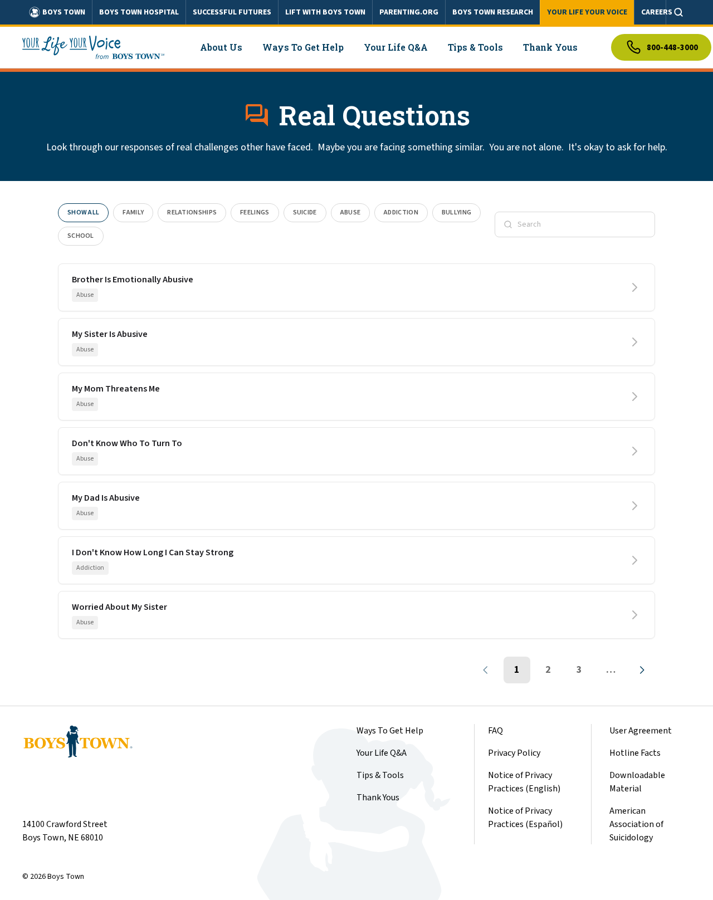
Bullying (456, 212)
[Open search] (678, 12)
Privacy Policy (514, 753)
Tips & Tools (380, 775)
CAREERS (656, 12)
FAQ (495, 731)
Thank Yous (377, 797)
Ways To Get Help (389, 731)
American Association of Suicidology (636, 824)
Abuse (350, 212)
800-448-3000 (672, 47)
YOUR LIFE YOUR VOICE (587, 12)
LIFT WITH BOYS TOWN (325, 12)
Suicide (305, 212)
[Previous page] (485, 670)
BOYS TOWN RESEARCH (492, 12)
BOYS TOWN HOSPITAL (139, 12)
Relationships (192, 212)
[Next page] (641, 670)
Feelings (254, 212)
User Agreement (640, 731)
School (80, 236)
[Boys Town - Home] (93, 47)
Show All (83, 212)
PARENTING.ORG (408, 12)
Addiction (401, 212)
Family (133, 212)
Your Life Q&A (381, 753)
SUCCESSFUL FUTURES (232, 12)
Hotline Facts (635, 753)
